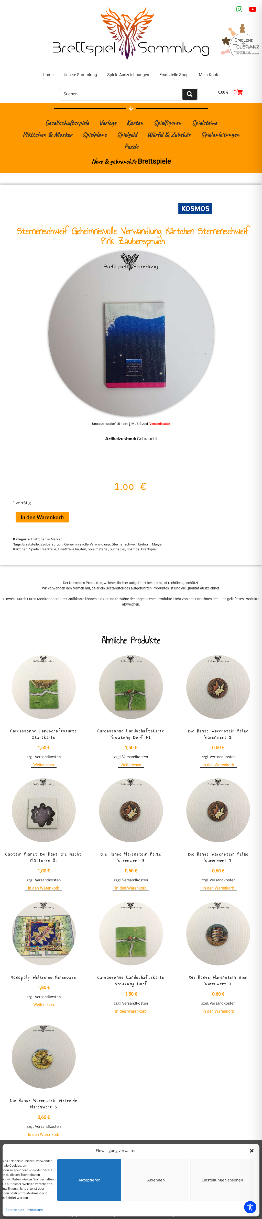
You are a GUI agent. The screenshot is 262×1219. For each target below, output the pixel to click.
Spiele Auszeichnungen (128, 74)
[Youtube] (252, 9)
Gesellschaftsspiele (67, 122)
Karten (134, 122)
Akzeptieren (89, 1180)
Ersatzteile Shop (174, 74)
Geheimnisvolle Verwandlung (87, 544)
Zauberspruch (51, 544)
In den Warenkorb (42, 517)
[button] (251, 1150)
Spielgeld (127, 134)
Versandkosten (159, 424)
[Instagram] (239, 9)
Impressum (35, 1210)
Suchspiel (117, 549)
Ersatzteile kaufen (72, 549)
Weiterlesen (43, 764)
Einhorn (144, 544)
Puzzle (131, 146)
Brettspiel (149, 549)
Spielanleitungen (220, 134)
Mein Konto (209, 74)
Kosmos (133, 549)
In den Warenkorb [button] (218, 764)
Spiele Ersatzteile (42, 549)
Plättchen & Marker (47, 134)
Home (48, 74)
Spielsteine (204, 122)
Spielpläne (94, 134)
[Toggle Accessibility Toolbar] (250, 1207)
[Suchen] (189, 94)
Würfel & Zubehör (169, 134)
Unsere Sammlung (80, 74)
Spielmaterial (98, 549)
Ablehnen (156, 1180)
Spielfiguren (167, 122)
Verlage (107, 122)
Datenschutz (14, 1210)
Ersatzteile (30, 544)
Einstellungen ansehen (222, 1180)
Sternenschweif (124, 544)
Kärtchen (20, 549)
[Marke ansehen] (195, 217)
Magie (157, 544)
